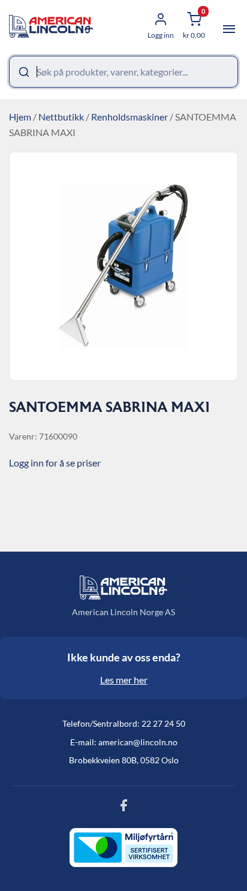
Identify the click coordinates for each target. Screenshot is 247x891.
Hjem (20, 116)
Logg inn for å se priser (55, 462)
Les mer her (123, 679)
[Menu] (229, 29)
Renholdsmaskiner (129, 116)
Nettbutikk (61, 116)
